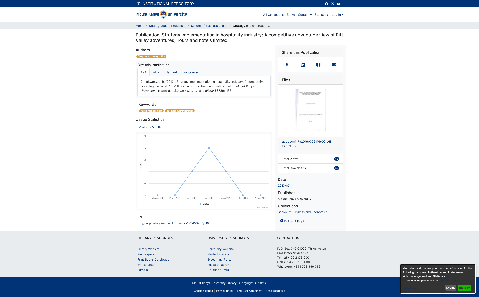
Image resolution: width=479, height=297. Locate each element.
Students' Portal (218, 254)
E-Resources (146, 264)
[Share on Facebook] (318, 64)
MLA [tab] (156, 72)
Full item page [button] (293, 221)
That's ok (464, 287)
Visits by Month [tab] (150, 127)
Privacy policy (225, 290)
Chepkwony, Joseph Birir (151, 56)
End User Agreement (249, 290)
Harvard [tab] (171, 72)
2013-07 (284, 185)
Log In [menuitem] (336, 14)
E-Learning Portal (219, 259)
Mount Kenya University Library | (215, 283)
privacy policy (449, 280)
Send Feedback (275, 290)
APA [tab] (143, 72)
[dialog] (437, 278)
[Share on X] (287, 64)
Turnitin (142, 270)
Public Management (151, 110)
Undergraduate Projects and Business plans (167, 26)
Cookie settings (203, 290)
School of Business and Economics (209, 26)
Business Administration (180, 110)
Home (140, 26)
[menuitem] (299, 14)
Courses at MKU (218, 270)
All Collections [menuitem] (273, 14)
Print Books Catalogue (153, 259)
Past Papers (145, 254)
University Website (220, 249)
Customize (409, 287)
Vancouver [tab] (190, 72)
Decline (450, 287)
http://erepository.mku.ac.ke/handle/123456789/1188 (173, 223)
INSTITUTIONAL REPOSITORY (167, 3)
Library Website (148, 249)
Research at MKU (219, 264)
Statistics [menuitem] (321, 14)
